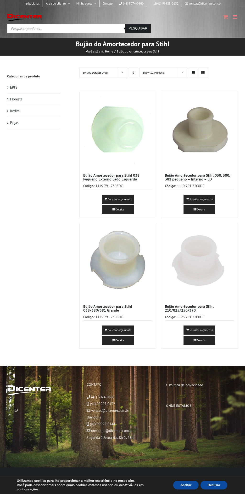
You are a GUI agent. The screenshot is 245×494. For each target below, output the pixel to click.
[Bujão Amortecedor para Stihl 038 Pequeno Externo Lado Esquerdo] (118, 130)
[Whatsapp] (16, 410)
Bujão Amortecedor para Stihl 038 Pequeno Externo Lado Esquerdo (111, 177)
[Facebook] (9, 410)
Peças (14, 122)
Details (119, 209)
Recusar (214, 485)
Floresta (16, 99)
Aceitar (185, 485)
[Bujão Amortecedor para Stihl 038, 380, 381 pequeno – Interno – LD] (199, 130)
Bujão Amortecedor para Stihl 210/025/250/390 (189, 308)
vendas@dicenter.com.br (109, 410)
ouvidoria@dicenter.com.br (111, 430)
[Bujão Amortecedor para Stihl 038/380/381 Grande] (118, 261)
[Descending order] (133, 72)
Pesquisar (138, 28)
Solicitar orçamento (119, 199)
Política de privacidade (186, 385)
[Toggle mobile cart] (225, 16)
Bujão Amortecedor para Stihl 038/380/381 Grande (107, 308)
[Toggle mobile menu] (235, 16)
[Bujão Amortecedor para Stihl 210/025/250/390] (199, 261)
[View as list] (203, 72)
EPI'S (13, 87)
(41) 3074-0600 (102, 397)
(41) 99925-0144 (102, 424)
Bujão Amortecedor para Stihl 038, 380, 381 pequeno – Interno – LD (197, 177)
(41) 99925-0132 (102, 403)
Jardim (15, 111)
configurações (27, 489)
